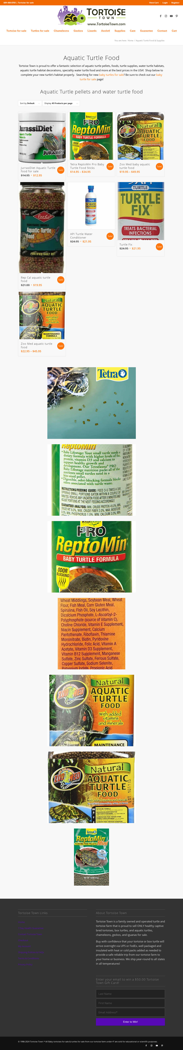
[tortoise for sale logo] (91, 16)
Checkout (23, 940)
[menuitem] (154, 3)
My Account (24, 946)
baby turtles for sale (111, 74)
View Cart (154, 2)
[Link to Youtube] (171, 16)
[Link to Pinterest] (176, 16)
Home (21, 922)
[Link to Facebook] (160, 16)
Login (165, 2)
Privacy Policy (25, 964)
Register (175, 2)
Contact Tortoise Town (30, 934)
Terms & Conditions (28, 958)
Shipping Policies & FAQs (31, 952)
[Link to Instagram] (166, 16)
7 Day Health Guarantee (30, 928)
